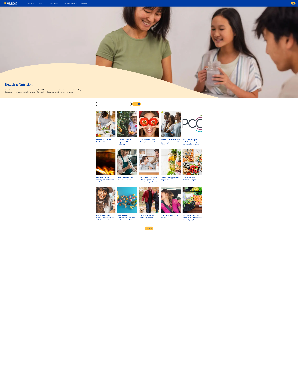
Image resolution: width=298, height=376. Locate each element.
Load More (149, 228)
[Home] (11, 3)
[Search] (293, 3)
